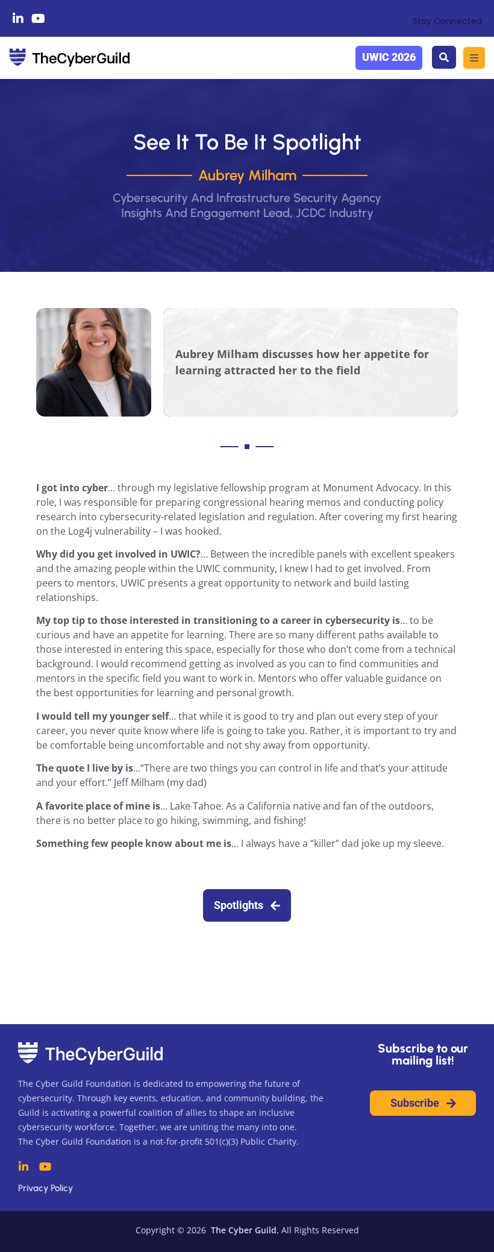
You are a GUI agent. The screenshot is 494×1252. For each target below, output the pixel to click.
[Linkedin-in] (18, 19)
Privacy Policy (45, 1188)
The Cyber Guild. (243, 1230)
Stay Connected (447, 21)
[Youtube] (39, 19)
